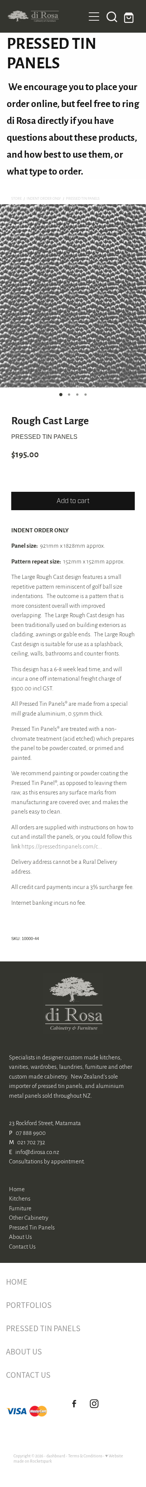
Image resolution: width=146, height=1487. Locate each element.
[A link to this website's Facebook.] (74, 1403)
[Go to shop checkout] (130, 17)
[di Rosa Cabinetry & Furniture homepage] (46, 16)
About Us (20, 1236)
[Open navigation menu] (94, 17)
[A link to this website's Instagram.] (94, 1403)
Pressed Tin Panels (83, 198)
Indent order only (44, 198)
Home (17, 1189)
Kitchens (19, 1198)
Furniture (20, 1208)
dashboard (55, 1455)
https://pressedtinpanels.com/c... (61, 846)
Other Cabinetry (28, 1217)
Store (16, 198)
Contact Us (22, 1246)
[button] (112, 17)
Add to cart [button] (73, 501)
